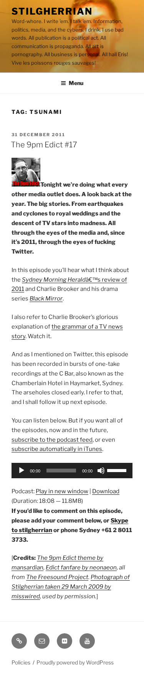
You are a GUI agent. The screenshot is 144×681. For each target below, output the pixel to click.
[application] (72, 470)
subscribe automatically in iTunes (57, 449)
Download (105, 491)
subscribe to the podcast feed (52, 439)
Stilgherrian (52, 11)
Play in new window (62, 491)
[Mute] (101, 470)
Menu (76, 83)
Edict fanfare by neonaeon (81, 567)
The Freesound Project (57, 577)
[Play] (21, 470)
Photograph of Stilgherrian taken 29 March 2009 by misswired (71, 587)
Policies (21, 662)
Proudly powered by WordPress (75, 662)
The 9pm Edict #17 (44, 144)
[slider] (118, 470)
